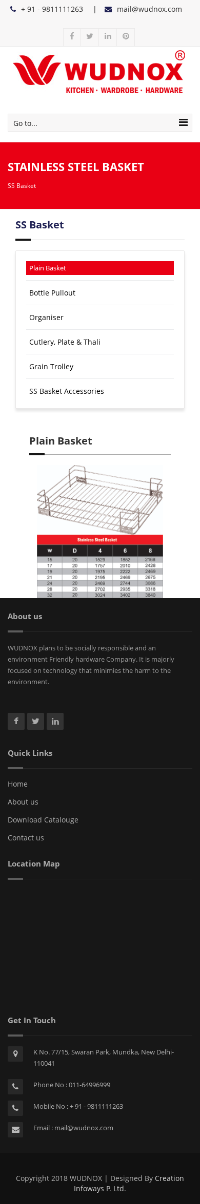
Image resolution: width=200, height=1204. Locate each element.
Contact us (26, 837)
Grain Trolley (51, 366)
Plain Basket (47, 267)
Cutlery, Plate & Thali (65, 342)
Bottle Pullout (52, 293)
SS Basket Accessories (66, 391)
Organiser (46, 317)
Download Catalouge (43, 820)
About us (23, 802)
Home (18, 784)
